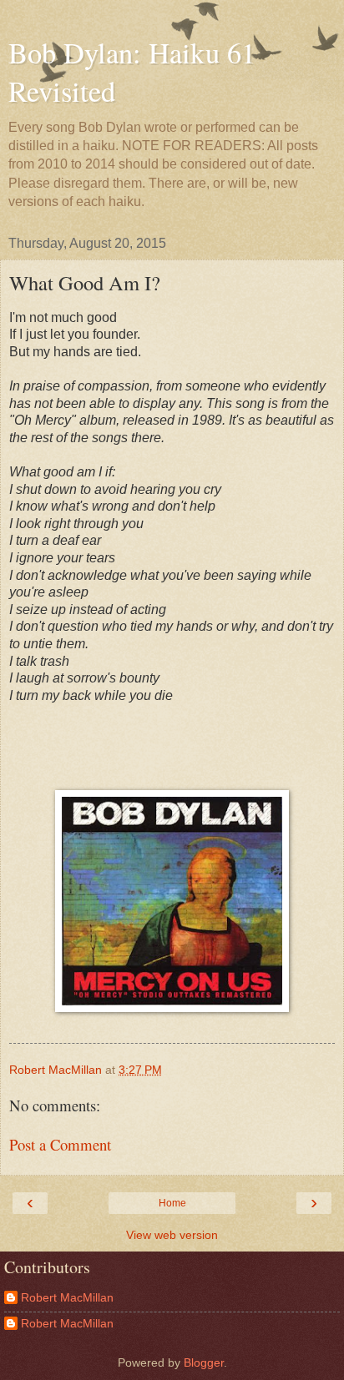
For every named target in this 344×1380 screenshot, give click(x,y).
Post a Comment (60, 1144)
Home (172, 1203)
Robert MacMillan (67, 1297)
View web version (172, 1234)
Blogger (204, 1362)
